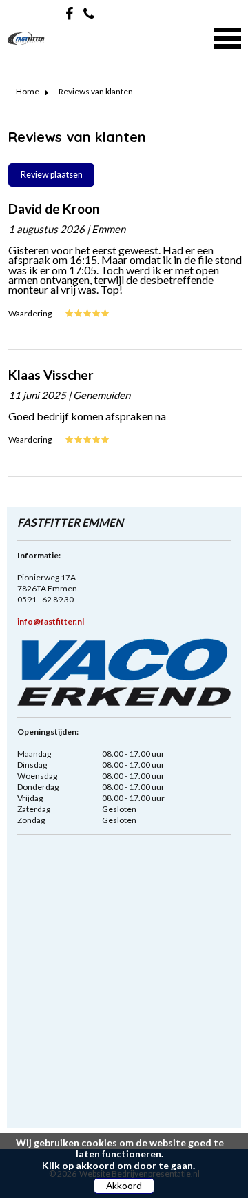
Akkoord (124, 1185)
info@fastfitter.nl (50, 621)
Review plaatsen (52, 175)
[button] (227, 36)
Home (27, 91)
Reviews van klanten (96, 91)
